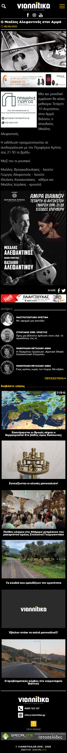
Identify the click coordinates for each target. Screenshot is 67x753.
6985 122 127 (32, 708)
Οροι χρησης (33, 729)
